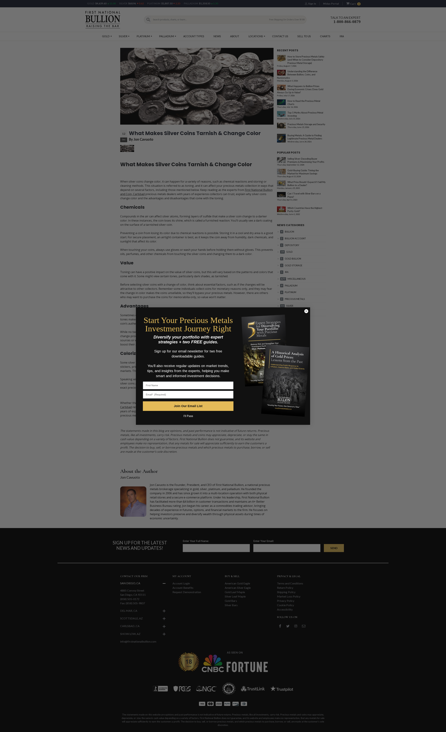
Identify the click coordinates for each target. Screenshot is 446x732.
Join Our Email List (188, 406)
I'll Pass (188, 416)
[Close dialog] (306, 311)
